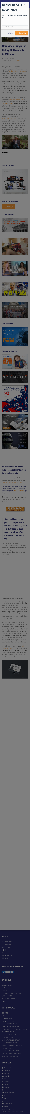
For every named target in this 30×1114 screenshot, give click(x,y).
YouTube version (7, 104)
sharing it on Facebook (16, 99)
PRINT (19, 60)
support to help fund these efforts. (13, 482)
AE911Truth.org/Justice (9, 119)
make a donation (19, 491)
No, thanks (9, 33)
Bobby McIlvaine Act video (17, 71)
